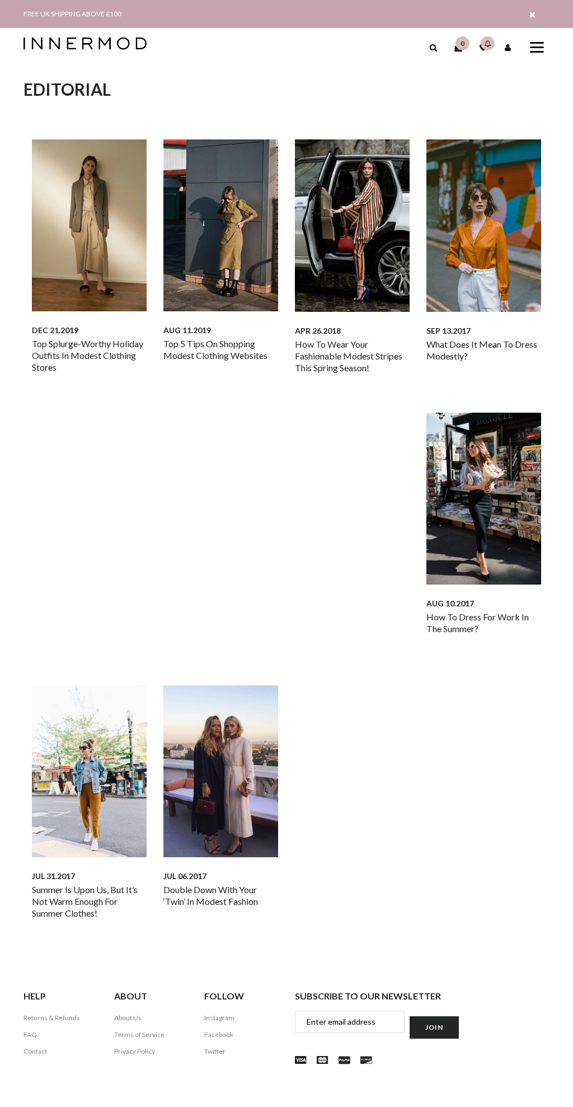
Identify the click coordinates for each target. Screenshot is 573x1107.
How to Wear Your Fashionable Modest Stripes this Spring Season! (348, 356)
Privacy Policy (134, 1051)
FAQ (30, 1034)
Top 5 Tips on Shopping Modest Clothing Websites (215, 349)
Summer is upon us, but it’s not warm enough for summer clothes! (85, 901)
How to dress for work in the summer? (477, 622)
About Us (128, 1017)
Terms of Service (139, 1034)
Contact (35, 1051)
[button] (433, 47)
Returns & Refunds (52, 1017)
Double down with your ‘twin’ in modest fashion (210, 895)
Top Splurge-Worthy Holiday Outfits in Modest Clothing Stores (87, 355)
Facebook (218, 1034)
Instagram (219, 1017)
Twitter (215, 1051)
